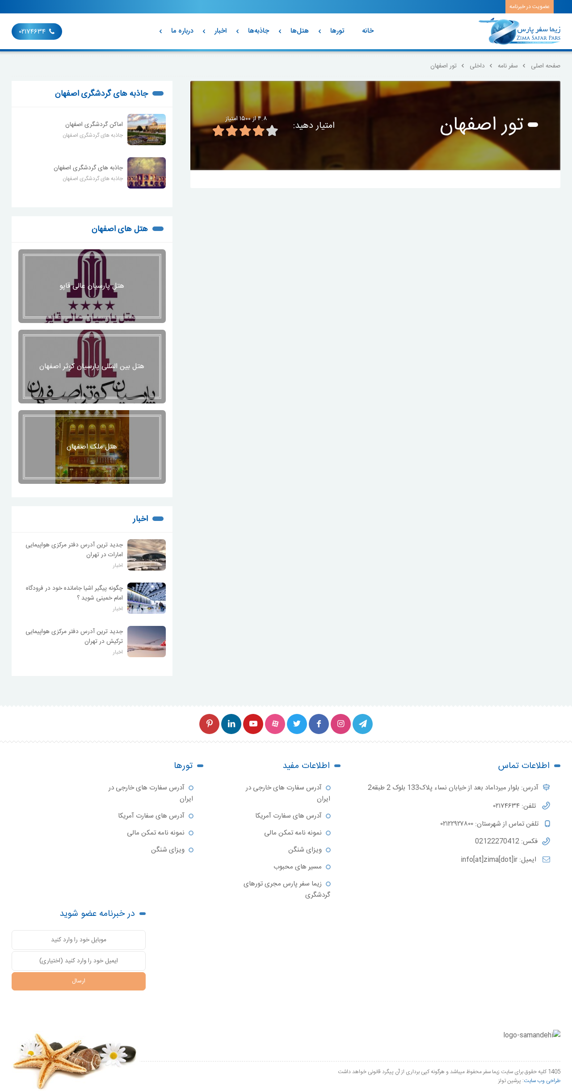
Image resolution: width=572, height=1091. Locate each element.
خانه (368, 31)
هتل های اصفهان (120, 229)
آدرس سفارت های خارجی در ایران (288, 793)
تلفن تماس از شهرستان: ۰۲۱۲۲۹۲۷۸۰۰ (490, 824)
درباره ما (182, 31)
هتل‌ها (299, 31)
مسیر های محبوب (297, 867)
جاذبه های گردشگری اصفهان (101, 94)
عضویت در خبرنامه (529, 6)
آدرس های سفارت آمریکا (288, 816)
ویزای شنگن (305, 850)
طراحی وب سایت (542, 1080)
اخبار (220, 31)
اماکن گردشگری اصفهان (94, 125)
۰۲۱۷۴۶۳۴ (32, 32)
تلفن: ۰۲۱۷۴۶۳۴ (515, 806)
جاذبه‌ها (258, 31)
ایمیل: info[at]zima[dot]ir (499, 859)
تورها (337, 31)
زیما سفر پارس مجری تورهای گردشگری (287, 889)
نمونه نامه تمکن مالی (293, 833)
